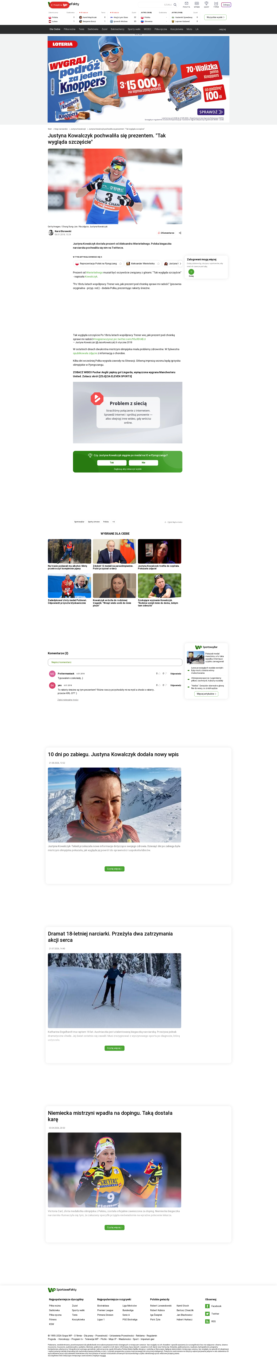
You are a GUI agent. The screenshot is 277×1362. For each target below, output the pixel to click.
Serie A (126, 1315)
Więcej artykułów (205, 693)
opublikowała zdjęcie (85, 353)
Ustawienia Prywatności (122, 1335)
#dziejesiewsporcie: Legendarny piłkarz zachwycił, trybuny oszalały (207, 679)
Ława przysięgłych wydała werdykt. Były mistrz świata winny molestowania (207, 670)
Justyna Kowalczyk (78, 129)
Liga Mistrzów (129, 1305)
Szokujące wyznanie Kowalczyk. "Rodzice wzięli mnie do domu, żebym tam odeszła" (158, 603)
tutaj (104, 1356)
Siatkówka (93, 29)
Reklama (140, 1335)
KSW (51, 1324)
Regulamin (152, 1335)
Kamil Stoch (183, 1305)
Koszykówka (176, 29)
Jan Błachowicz (184, 1315)
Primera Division (105, 1315)
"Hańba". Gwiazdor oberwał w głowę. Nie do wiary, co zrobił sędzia (207, 687)
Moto (189, 29)
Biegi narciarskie (61, 129)
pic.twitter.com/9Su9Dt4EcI (130, 339)
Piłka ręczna (161, 29)
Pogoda (52, 1339)
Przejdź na (58, 5)
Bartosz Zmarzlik (185, 1310)
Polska (106, 522)
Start (50, 129)
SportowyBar (79, 522)
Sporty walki (134, 29)
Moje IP (113, 1339)
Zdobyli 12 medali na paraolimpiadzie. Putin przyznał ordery (113, 567)
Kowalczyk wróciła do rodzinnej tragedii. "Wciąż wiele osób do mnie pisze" (112, 603)
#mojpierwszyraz (103, 339)
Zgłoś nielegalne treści (67, 700)
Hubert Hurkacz (184, 1319)
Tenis (81, 29)
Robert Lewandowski (161, 1305)
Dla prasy (88, 1335)
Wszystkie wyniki (214, 17)
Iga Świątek (156, 1315)
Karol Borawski (63, 231)
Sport (136, 1339)
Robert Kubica (157, 1310)
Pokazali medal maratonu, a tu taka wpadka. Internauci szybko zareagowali (214, 658)
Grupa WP (67, 1335)
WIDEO (147, 29)
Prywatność (101, 1335)
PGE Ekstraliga (129, 1319)
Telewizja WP (92, 1339)
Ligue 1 (101, 1319)
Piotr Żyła (155, 1319)
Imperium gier (147, 1339)
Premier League (105, 1310)
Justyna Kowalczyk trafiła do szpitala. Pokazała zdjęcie (158, 567)
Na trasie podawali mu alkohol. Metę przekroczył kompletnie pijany (67, 567)
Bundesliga (127, 1310)
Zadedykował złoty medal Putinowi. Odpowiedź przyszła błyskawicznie (67, 601)
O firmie (78, 1335)
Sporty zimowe (94, 522)
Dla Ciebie (55, 29)
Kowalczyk (91, 276)
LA (197, 29)
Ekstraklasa (103, 1305)
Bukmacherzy (117, 29)
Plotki (104, 1339)
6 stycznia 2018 (124, 342)
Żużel (104, 29)
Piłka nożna (69, 29)
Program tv (77, 1339)
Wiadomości (125, 1339)
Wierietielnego (94, 272)
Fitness (53, 1319)
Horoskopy (63, 1339)
